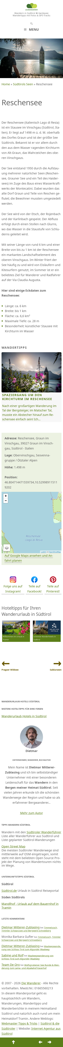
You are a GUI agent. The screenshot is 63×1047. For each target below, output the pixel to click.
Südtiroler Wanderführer (44, 832)
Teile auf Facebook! (34, 588)
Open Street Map (13, 846)
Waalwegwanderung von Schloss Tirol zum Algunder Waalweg (31, 948)
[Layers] (6, 547)
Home (6, 84)
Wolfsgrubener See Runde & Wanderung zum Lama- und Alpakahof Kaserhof (30, 967)
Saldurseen (55, 669)
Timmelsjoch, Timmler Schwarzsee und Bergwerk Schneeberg (30, 929)
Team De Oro (11, 965)
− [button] (6, 501)
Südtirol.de (9, 891)
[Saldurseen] (49, 1042)
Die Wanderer (31, 983)
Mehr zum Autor (31, 813)
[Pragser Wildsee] (40, 1042)
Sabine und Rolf (13, 955)
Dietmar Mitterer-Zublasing (21, 927)
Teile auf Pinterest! (53, 588)
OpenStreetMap (55, 552)
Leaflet (43, 552)
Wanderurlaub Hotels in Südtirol (24, 716)
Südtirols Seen (23, 84)
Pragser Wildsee (10, 669)
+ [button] (6, 496)
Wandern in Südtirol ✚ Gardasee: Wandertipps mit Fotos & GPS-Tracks (31, 14)
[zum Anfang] (13, 1042)
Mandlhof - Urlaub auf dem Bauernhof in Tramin (30, 906)
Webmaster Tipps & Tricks (19, 1023)
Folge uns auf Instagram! (13, 588)
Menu (34, 29)
